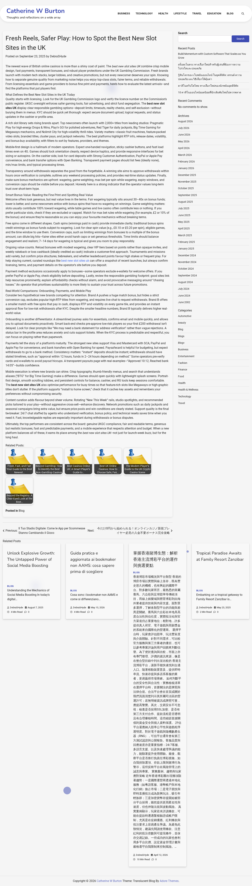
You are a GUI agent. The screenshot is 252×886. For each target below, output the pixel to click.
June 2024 (184, 295)
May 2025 (183, 221)
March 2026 (185, 154)
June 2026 (184, 134)
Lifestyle (180, 13)
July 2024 (183, 288)
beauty (182, 322)
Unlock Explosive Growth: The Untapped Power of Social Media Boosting (31, 559)
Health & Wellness (188, 389)
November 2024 (187, 262)
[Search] (243, 13)
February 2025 (186, 241)
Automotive (184, 315)
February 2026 (186, 161)
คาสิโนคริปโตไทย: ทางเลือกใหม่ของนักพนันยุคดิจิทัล (208, 85)
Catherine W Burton (35, 11)
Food (181, 376)
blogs (181, 335)
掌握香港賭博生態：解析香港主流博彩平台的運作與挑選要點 (155, 559)
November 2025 (187, 181)
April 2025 (184, 228)
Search (182, 33)
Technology (144, 13)
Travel (197, 13)
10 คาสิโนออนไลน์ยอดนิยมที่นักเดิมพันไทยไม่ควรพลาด (209, 92)
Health (163, 13)
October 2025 (186, 188)
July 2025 (183, 208)
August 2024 (185, 282)
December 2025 (187, 174)
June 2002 (184, 302)
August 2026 (185, 121)
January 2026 (186, 168)
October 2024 (186, 268)
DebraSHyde (58, 56)
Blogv (181, 342)
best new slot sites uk (75, 260)
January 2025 (186, 248)
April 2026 (184, 148)
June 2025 (184, 215)
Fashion (182, 362)
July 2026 (183, 127)
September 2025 (187, 194)
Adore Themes (169, 881)
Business (124, 13)
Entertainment (186, 356)
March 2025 (185, 235)
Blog (230, 13)
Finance (182, 369)
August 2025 (185, 201)
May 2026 (183, 141)
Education (214, 13)
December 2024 (187, 255)
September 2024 (187, 275)
